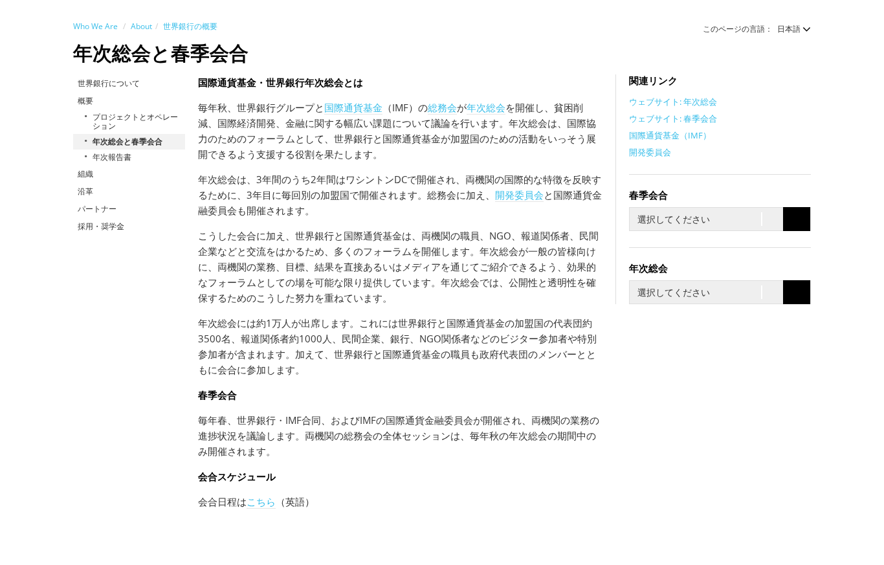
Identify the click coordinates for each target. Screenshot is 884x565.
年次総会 (486, 107)
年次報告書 (112, 156)
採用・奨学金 (101, 226)
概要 (85, 100)
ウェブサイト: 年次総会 (673, 101)
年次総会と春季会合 (127, 141)
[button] (788, 28)
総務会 (442, 107)
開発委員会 (519, 194)
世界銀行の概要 (190, 26)
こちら (261, 501)
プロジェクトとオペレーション (135, 121)
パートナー (97, 208)
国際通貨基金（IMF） (670, 135)
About (141, 26)
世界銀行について (109, 83)
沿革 (85, 191)
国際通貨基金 (353, 107)
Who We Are (95, 26)
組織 (85, 173)
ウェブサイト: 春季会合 (673, 118)
